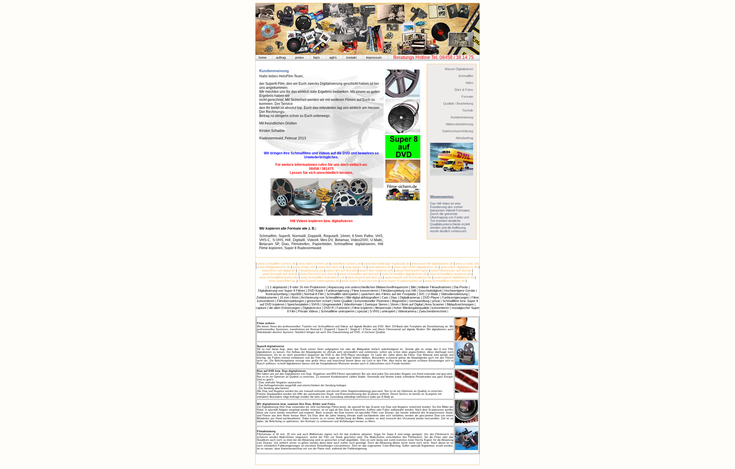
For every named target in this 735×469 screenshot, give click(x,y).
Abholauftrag (464, 138)
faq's (316, 57)
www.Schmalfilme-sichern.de (444, 280)
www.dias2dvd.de (330, 267)
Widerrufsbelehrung (459, 124)
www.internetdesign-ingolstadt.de (386, 263)
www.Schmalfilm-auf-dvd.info (359, 274)
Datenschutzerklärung (457, 131)
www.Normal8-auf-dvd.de (280, 274)
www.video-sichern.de (313, 263)
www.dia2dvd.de (379, 267)
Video (469, 82)
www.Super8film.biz (282, 280)
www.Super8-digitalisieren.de (454, 277)
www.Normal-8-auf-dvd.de (318, 274)
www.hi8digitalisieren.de (274, 267)
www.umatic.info (304, 267)
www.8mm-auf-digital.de (278, 270)
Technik (467, 110)
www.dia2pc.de (355, 267)
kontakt (351, 57)
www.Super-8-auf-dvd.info (360, 280)
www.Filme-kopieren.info (376, 270)
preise (299, 57)
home (262, 57)
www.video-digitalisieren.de (459, 267)
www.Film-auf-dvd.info (341, 270)
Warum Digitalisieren (459, 69)
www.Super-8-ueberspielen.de (401, 280)
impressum (374, 57)
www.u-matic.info (467, 263)
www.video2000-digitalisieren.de (416, 267)
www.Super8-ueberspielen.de (318, 280)
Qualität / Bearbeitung (458, 103)
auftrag (281, 57)
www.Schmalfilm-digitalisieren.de (404, 274)
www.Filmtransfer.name (412, 270)
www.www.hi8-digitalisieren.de (432, 263)
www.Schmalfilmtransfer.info (278, 277)
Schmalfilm (465, 76)
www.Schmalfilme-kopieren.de (450, 274)
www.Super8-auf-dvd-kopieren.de (408, 277)
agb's (333, 57)
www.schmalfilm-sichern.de (276, 263)
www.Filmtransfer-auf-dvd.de (451, 270)
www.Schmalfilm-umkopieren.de (323, 277)
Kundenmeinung (462, 117)
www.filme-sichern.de (346, 263)
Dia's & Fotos (463, 89)
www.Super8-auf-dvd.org (364, 277)
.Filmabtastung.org (311, 270)
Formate (467, 96)
